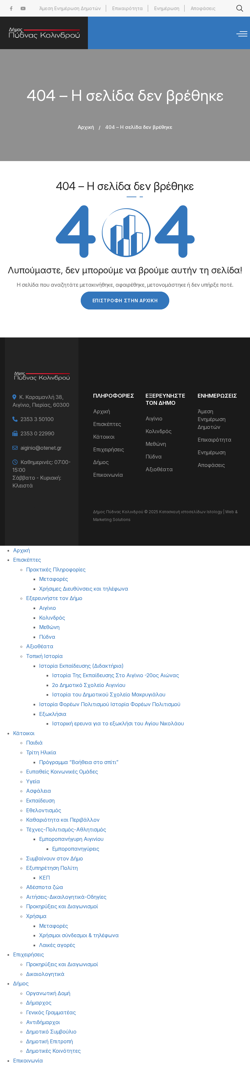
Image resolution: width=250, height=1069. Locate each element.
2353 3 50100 (37, 419)
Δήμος (101, 462)
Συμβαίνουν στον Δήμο (54, 858)
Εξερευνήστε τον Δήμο (54, 598)
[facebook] (11, 8)
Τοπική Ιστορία (44, 656)
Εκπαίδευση (40, 800)
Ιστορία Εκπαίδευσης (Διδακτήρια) (81, 666)
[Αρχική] (44, 33)
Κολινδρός (159, 431)
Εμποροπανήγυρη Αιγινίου (71, 839)
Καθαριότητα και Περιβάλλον (63, 819)
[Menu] (242, 34)
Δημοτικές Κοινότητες (53, 1051)
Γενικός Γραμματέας (51, 1012)
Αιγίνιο (154, 418)
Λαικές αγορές (57, 945)
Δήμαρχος (38, 1002)
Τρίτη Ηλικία (41, 752)
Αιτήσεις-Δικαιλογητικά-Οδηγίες (66, 897)
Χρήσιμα (36, 916)
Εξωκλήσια (52, 714)
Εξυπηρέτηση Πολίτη (52, 868)
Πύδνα (154, 456)
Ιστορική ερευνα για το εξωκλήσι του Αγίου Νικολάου (118, 723)
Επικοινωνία (108, 475)
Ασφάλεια (38, 791)
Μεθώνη (156, 444)
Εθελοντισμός (43, 810)
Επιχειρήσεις (108, 449)
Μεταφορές (53, 579)
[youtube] (23, 8)
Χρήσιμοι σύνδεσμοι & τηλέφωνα (79, 935)
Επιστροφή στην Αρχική (125, 300)
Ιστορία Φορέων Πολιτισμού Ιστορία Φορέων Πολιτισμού (109, 704)
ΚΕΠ (44, 877)
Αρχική (86, 127)
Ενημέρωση (166, 8)
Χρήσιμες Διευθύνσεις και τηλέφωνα (83, 588)
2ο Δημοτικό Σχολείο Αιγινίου (88, 685)
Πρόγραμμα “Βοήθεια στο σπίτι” (78, 762)
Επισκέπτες (107, 424)
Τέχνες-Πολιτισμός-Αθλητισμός (66, 829)
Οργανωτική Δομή (48, 993)
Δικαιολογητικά (45, 974)
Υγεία (33, 781)
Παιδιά (34, 742)
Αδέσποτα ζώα (44, 887)
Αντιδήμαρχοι (43, 1022)
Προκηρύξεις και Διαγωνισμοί (62, 906)
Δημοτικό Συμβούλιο (51, 1031)
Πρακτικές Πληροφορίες (56, 569)
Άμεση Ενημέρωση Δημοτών (70, 8)
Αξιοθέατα (159, 469)
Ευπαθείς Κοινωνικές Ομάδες (62, 771)
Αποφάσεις (203, 8)
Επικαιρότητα (127, 8)
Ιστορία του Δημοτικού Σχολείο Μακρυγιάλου (108, 694)
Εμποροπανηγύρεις (75, 848)
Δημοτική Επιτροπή (49, 1041)
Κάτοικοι (104, 436)
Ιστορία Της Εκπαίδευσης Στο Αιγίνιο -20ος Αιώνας (115, 675)
